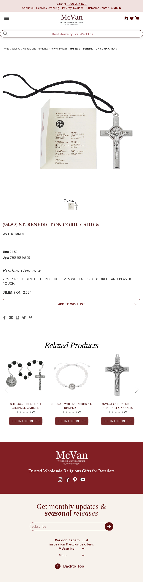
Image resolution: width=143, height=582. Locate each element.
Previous (6, 389)
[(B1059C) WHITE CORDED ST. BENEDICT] (71, 375)
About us (28, 7)
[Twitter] (24, 317)
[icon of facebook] (67, 479)
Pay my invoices (73, 7)
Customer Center (97, 7)
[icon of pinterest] (75, 479)
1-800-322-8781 (77, 3)
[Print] (17, 317)
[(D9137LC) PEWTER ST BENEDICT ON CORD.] (117, 375)
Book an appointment (126, 18)
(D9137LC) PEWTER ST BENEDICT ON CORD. (117, 406)
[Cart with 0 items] (137, 18)
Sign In (116, 7)
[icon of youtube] (82, 479)
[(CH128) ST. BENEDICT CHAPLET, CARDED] (25, 375)
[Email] (11, 317)
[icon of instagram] (60, 479)
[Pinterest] (30, 317)
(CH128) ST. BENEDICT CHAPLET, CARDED (25, 406)
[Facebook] (4, 317)
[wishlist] (132, 18)
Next (136, 389)
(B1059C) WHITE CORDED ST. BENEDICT (71, 406)
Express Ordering (47, 7)
